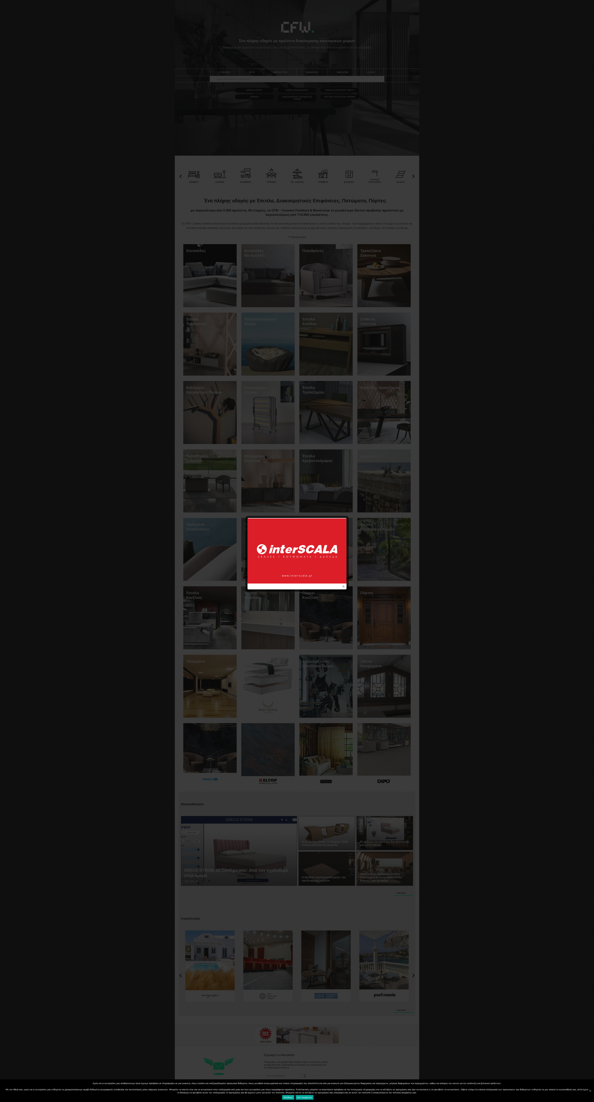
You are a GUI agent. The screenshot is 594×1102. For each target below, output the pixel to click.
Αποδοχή (288, 1097)
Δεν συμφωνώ (304, 1097)
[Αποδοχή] (590, 1090)
